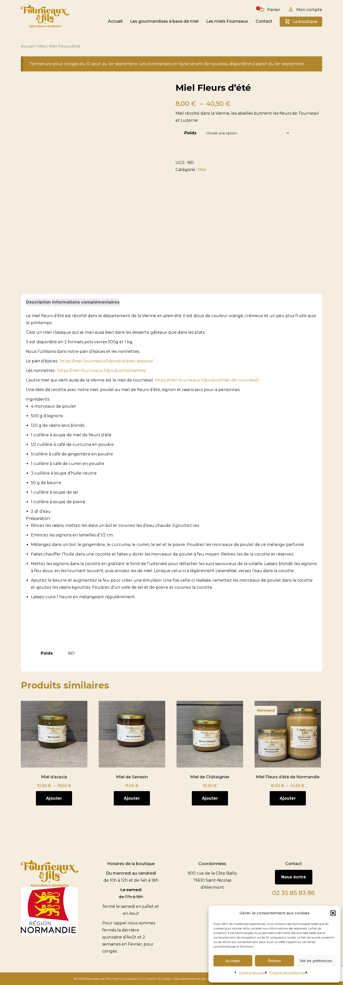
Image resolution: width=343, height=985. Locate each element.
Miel (42, 46)
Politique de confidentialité (288, 972)
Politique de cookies (253, 972)
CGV (141, 978)
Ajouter (54, 798)
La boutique (305, 21)
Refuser (274, 961)
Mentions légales (124, 978)
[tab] (38, 302)
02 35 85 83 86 (293, 892)
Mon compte (309, 9)
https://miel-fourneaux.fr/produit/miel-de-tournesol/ (207, 380)
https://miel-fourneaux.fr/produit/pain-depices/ (106, 361)
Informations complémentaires (86, 302)
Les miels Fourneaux (227, 21)
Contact (264, 21)
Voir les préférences (316, 961)
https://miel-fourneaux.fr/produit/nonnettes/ (101, 370)
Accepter (232, 961)
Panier (269, 9)
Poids (190, 133)
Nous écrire (293, 877)
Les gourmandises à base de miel (164, 21)
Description (38, 302)
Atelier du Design (159, 978)
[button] (332, 913)
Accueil (115, 21)
